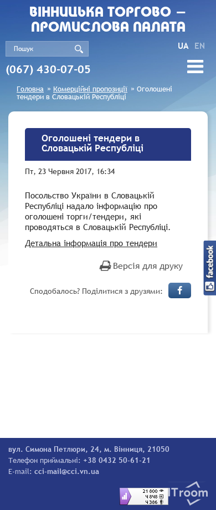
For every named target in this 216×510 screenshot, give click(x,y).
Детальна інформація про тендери (91, 242)
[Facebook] (179, 290)
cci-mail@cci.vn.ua (66, 471)
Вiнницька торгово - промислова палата (108, 20)
